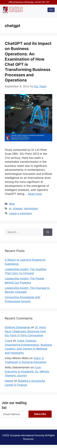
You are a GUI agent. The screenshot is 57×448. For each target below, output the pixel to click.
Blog (12, 203)
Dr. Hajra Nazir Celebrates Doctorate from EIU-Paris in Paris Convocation (25, 331)
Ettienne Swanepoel (17, 327)
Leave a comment (20, 213)
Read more (35, 193)
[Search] (47, 232)
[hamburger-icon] (51, 10)
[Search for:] (24, 232)
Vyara (8, 340)
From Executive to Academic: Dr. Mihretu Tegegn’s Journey (27, 371)
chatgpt (17, 208)
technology (31, 208)
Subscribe (40, 414)
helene (9, 380)
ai (10, 208)
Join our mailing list (14, 405)
